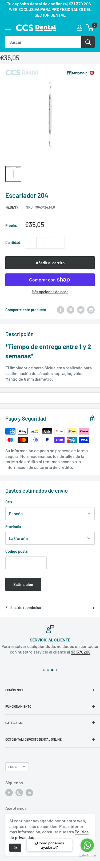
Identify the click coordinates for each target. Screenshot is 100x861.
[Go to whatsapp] (87, 845)
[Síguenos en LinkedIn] (29, 792)
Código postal (16, 551)
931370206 (80, 651)
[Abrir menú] (8, 28)
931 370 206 (80, 3)
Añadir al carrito (50, 262)
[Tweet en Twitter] (81, 310)
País (8, 502)
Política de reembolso (23, 607)
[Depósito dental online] (36, 28)
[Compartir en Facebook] (60, 310)
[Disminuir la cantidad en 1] (30, 242)
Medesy (11, 207)
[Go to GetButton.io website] (87, 855)
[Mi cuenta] (79, 28)
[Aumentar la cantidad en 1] (59, 242)
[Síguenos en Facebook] (9, 792)
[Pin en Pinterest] (70, 310)
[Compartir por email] (91, 310)
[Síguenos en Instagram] (19, 792)
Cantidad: (13, 242)
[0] (90, 27)
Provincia (13, 526)
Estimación (23, 584)
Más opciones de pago (50, 292)
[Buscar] (88, 42)
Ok (15, 847)
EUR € (12, 767)
